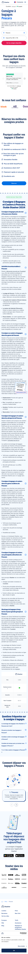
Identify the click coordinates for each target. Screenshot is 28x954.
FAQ (2, 923)
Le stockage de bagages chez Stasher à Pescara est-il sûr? (13, 725)
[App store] (19, 855)
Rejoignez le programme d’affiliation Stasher (20, 927)
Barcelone (4, 913)
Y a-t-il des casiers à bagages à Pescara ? (13, 751)
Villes (5, 901)
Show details (21, 946)
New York (17, 913)
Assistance (18, 923)
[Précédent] (11, 804)
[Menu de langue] (15, 2)
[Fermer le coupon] (26, 383)
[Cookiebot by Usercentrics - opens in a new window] (20, 933)
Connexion (20, 2)
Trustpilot (6, 240)
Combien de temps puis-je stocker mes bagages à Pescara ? (12, 744)
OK (14, 950)
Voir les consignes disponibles (14, 43)
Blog (2, 925)
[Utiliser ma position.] (24, 33)
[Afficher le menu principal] (25, 2)
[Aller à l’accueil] (5, 2)
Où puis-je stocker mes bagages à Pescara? (11, 731)
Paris (16, 910)
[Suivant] (16, 804)
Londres (3, 910)
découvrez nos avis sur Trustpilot (16, 271)
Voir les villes (5, 916)
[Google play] (9, 855)
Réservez (14, 183)
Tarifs (16, 920)
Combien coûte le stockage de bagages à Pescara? (12, 738)
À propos (4, 920)
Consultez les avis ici (13, 440)
